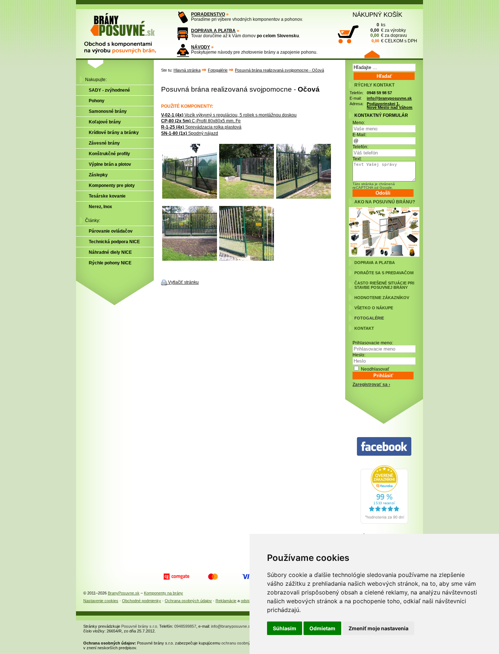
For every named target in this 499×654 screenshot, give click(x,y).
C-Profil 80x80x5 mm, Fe (201, 120)
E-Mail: (359, 134)
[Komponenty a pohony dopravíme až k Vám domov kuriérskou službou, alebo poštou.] (183, 34)
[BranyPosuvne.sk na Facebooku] (384, 446)
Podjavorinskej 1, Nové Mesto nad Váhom (389, 106)
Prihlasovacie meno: (373, 342)
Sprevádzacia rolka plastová (201, 127)
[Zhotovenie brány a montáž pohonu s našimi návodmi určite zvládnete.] (183, 50)
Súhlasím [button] (284, 628)
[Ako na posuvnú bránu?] (384, 255)
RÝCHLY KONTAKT (374, 85)
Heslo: (359, 354)
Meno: (359, 122)
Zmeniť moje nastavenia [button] (378, 628)
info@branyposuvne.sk (389, 98)
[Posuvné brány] (125, 30)
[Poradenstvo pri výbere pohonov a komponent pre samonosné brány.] (183, 17)
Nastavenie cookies (100, 600)
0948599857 (185, 626)
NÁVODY (200, 47)
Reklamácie (226, 600)
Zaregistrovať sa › (371, 384)
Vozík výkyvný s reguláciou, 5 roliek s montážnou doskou (229, 115)
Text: (357, 158)
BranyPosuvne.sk (124, 593)
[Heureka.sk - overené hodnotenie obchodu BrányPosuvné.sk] (384, 522)
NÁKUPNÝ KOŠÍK (377, 14)
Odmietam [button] (322, 628)
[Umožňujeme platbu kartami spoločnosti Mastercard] (213, 576)
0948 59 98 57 (379, 93)
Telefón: (360, 146)
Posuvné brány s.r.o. (139, 626)
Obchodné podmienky (141, 600)
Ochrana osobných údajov (188, 600)
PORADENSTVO (208, 14)
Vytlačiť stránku (183, 282)
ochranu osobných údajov (244, 643)
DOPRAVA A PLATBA (213, 30)
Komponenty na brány (163, 593)
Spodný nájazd (189, 133)
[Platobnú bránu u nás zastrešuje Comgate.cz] (176, 576)
